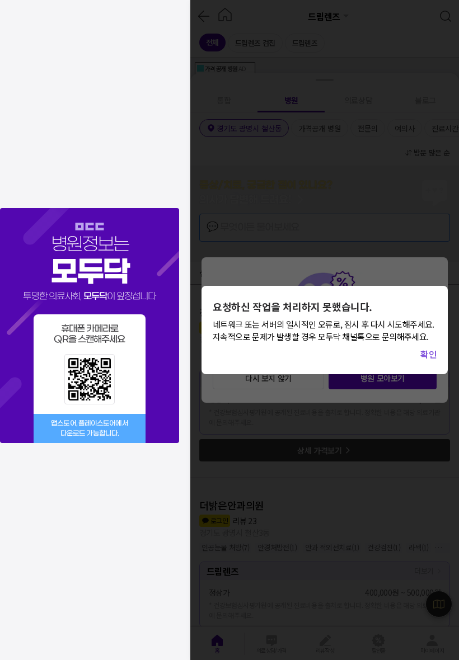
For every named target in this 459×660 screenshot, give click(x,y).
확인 (428, 354)
